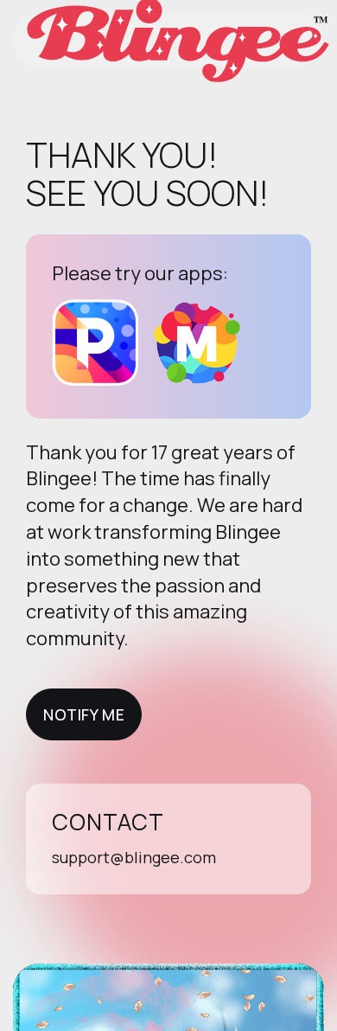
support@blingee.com (134, 857)
